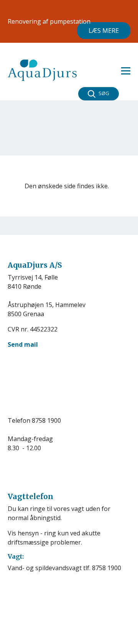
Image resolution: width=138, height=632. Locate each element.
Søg (104, 93)
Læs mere (104, 30)
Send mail (23, 344)
